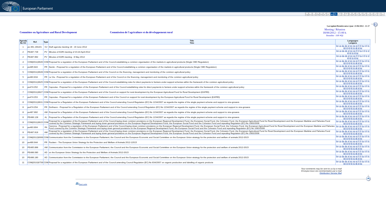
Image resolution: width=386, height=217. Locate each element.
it (365, 46)
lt (366, 46)
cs (340, 46)
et (357, 46)
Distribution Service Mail (331, 173)
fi (358, 46)
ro (354, 48)
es (354, 46)
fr (360, 46)
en (351, 46)
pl (349, 48)
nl (347, 48)
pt (351, 48)
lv (368, 46)
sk (356, 48)
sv (361, 48)
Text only (83, 184)
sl (358, 48)
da (343, 46)
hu (363, 46)
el (348, 46)
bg (337, 46)
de (346, 46)
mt (344, 48)
